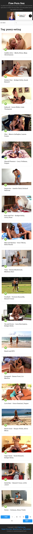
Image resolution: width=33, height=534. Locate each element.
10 (16, 517)
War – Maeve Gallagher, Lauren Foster (15, 135)
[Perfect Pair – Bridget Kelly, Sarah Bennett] (16, 68)
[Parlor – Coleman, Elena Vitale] (16, 498)
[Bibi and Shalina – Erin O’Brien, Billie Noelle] (16, 231)
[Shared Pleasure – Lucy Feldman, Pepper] (16, 150)
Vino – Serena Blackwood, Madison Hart (13, 270)
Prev (6, 517)
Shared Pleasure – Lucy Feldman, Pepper (15, 162)
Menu (4, 22)
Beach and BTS (9, 351)
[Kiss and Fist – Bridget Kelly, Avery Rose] (16, 204)
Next (27, 521)
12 (23, 517)
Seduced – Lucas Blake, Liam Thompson (14, 108)
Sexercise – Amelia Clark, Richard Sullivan (16, 189)
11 (20, 517)
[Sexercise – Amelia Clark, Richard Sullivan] (16, 177)
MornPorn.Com (17, 529)
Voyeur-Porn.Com (7, 529)
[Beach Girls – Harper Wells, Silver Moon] (16, 417)
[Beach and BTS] (16, 339)
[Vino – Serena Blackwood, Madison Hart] (16, 258)
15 (12, 521)
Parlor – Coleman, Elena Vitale (15, 510)
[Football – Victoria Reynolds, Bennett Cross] (16, 285)
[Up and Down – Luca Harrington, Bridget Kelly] (16, 312)
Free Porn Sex (16, 3)
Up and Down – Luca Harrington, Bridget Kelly (15, 325)
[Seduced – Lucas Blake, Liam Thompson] (16, 95)
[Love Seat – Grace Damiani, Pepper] (16, 392)
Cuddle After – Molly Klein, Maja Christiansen (15, 54)
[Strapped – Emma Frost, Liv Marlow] (16, 365)
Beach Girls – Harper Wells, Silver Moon (16, 429)
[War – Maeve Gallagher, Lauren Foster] (16, 122)
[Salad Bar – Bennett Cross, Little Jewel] (16, 471)
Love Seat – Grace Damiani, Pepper (16, 403)
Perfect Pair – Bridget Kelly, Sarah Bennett (16, 81)
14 (30, 517)
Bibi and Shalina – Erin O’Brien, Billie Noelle (15, 243)
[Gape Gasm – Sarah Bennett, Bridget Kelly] (16, 444)
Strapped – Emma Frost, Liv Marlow (14, 377)
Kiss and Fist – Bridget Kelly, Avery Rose (14, 216)
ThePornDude (27, 529)
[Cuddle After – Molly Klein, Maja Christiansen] (16, 41)
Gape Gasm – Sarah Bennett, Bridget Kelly (14, 456)
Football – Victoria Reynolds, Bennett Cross (14, 298)
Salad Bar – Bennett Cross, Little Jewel (15, 484)
